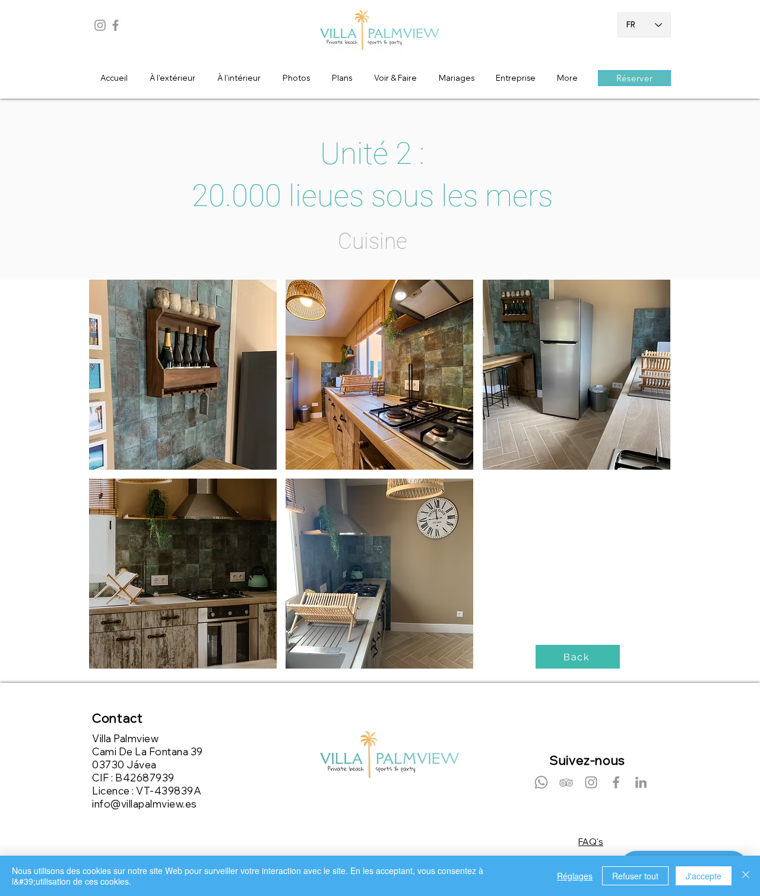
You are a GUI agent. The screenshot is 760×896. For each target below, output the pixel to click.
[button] (183, 375)
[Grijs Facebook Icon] (115, 25)
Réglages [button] (575, 876)
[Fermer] (746, 875)
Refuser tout (635, 876)
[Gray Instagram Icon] (100, 25)
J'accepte (703, 876)
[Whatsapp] (541, 782)
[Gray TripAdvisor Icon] (566, 782)
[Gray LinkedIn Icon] (641, 782)
